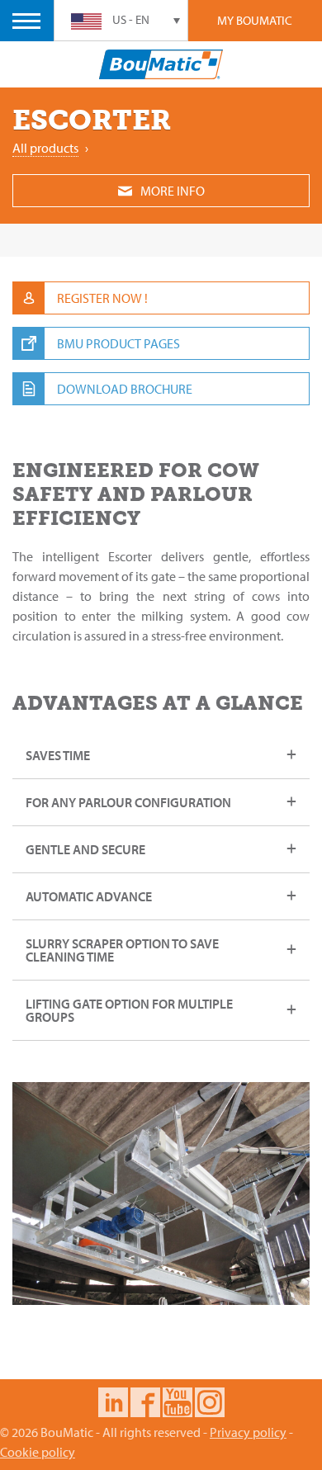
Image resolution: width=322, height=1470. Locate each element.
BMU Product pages (118, 343)
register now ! (102, 298)
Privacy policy (248, 1432)
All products (45, 147)
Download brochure (124, 388)
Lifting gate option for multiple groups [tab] (129, 1010)
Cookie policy (37, 1452)
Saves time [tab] (58, 755)
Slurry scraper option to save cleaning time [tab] (122, 950)
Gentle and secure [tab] (85, 849)
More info (172, 190)
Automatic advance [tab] (89, 896)
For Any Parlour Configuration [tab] (128, 802)
